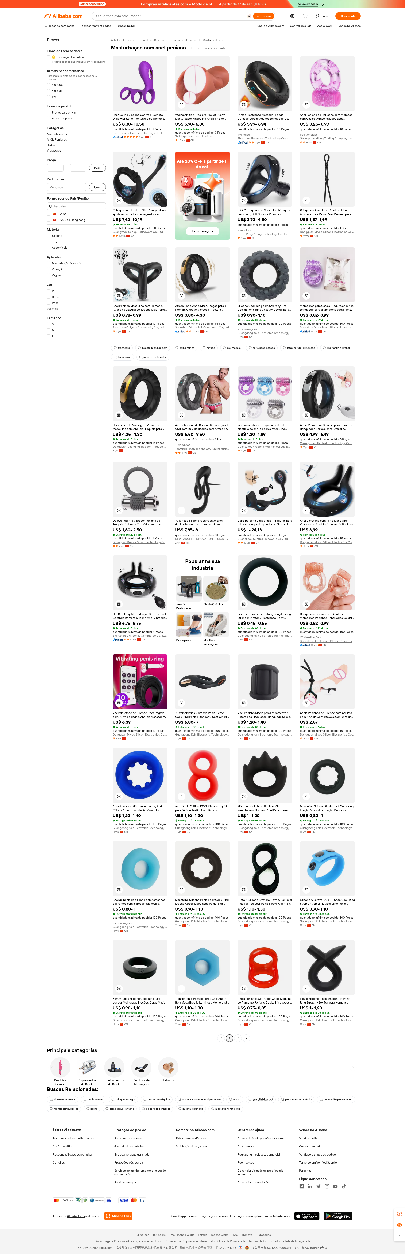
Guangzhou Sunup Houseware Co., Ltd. (138, 232)
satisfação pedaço (264, 347)
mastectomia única (155, 357)
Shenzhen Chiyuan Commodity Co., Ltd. (138, 327)
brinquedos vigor (125, 1099)
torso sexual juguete (122, 1108)
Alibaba (115, 40)
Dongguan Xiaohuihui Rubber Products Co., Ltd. (140, 446)
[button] (248, 16)
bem (97, 168)
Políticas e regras (125, 1182)
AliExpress (142, 1234)
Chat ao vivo (246, 1146)
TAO (235, 1234)
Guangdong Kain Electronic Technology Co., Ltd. (265, 333)
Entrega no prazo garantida (131, 1154)
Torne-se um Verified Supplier (318, 1162)
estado (211, 347)
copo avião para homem (338, 1099)
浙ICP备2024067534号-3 (310, 1247)
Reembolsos (246, 1162)
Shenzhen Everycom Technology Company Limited (265, 138)
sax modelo (234, 347)
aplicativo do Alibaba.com (272, 1216)
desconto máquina (159, 1099)
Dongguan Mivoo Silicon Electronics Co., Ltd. (327, 232)
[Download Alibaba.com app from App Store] (307, 1216)
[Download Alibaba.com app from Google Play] (338, 1216)
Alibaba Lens (76, 1216)
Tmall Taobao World (181, 1234)
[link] (399, 1213)
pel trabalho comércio (298, 1099)
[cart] (306, 16)
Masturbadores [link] (212, 40)
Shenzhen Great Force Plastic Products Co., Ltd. (327, 327)
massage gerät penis (227, 1108)
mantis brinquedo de (66, 1108)
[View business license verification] (241, 1248)
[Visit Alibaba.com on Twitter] (318, 1186)
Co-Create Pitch (63, 1146)
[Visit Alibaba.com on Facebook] (301, 1186)
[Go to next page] (246, 1038)
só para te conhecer (158, 1108)
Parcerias (305, 1170)
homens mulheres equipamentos (201, 1099)
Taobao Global (220, 1234)
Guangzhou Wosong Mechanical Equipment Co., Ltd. (265, 446)
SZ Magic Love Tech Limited (193, 136)
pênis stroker (95, 1099)
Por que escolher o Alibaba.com (73, 1138)
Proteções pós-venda (128, 1162)
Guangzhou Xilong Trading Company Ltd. (326, 138)
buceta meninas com (154, 347)
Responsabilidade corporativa (72, 1154)
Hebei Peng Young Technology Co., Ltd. (263, 234)
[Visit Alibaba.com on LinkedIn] (310, 1186)
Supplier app (187, 1216)
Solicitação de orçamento (192, 1146)
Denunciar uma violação (253, 1182)
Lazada (202, 1234)
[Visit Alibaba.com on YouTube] (335, 1186)
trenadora (124, 347)
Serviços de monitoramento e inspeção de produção (140, 1172)
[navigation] (76, 540)
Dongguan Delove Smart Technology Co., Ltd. (140, 542)
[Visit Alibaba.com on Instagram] (326, 1186)
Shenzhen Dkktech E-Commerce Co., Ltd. (202, 327)
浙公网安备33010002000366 (271, 1247)
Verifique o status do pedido (317, 1154)
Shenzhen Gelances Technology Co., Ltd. (139, 133)
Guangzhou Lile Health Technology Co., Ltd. (327, 443)
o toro (236, 1099)
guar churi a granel (338, 347)
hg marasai (124, 357)
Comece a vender (311, 1146)
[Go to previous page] (221, 1038)
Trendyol (247, 1234)
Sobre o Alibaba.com (67, 1129)
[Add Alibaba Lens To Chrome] (118, 1216)
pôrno (93, 1108)
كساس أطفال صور (263, 1099)
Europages (264, 1234)
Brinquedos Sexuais (183, 40)
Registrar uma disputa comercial (259, 1154)
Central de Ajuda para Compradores (261, 1138)
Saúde (131, 40)
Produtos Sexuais (152, 40)
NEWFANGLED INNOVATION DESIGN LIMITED (202, 538)
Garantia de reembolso (129, 1146)
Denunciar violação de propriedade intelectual (260, 1172)
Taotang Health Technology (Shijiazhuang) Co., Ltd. (202, 448)
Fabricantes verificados (191, 1138)
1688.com (159, 1234)
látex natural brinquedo (301, 347)
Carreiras (59, 1162)
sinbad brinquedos (65, 1099)
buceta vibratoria (192, 1108)
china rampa (187, 347)
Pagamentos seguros (128, 1138)
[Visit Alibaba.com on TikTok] (343, 1186)
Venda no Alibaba (310, 1138)
